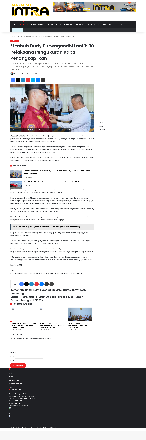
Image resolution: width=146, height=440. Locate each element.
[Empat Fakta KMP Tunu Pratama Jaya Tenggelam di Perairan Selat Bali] (16, 185)
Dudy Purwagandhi (16, 273)
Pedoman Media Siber (15, 384)
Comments (102, 130)
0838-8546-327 (18, 403)
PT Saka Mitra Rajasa (52, 427)
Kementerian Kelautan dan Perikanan (51, 273)
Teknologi (68, 24)
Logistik (91, 24)
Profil (111, 24)
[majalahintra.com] (30, 10)
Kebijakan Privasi (14, 380)
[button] (102, 47)
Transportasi (37, 24)
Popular (101, 123)
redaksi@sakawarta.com (20, 406)
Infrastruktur (54, 24)
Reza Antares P (18, 74)
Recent (101, 126)
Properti (80, 24)
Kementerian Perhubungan (73, 273)
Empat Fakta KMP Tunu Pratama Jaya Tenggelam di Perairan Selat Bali (51, 182)
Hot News (24, 24)
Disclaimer (12, 387)
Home (14, 24)
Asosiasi (121, 24)
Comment (13, 352)
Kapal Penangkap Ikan (31, 273)
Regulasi (102, 24)
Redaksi (11, 377)
